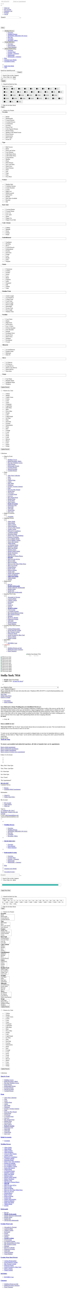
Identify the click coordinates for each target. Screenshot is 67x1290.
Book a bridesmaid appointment (9, 748)
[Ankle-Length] (4, 969)
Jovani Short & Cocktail (14, 630)
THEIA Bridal (12, 578)
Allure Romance (12, 526)
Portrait (8, 331)
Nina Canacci (11, 502)
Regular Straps (10, 380)
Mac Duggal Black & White (15, 613)
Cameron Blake (12, 599)
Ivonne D (10, 605)
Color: (3, 689)
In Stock (20, 681)
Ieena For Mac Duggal (14, 489)
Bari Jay (10, 584)
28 (54, 92)
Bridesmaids (9, 118)
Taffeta (8, 286)
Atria (9, 477)
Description (7, 700)
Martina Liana (11, 554)
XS (48, 98)
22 (34, 92)
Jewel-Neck (9, 324)
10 (51, 89)
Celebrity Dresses (11, 186)
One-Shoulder (10, 329)
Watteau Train (10, 311)
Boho (7, 149)
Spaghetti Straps (10, 382)
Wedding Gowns (12, 459)
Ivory (7, 434)
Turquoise (9, 404)
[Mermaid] (5, 988)
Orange (8, 430)
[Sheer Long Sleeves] (6, 997)
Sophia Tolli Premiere (14, 573)
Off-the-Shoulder (10, 328)
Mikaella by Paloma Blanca (15, 556)
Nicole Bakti (11, 500)
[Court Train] (4, 974)
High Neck (9, 322)
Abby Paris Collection (14, 475)
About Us (7, 795)
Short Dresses (10, 168)
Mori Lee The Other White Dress (17, 564)
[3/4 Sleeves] (6, 994)
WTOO (10, 579)
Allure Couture (12, 524)
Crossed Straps (10, 211)
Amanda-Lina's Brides (10, 868)
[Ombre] (3, 950)
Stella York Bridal (13, 576)
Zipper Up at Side (11, 220)
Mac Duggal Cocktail (14, 632)
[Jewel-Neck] (5, 981)
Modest (8, 159)
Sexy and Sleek (10, 164)
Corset (8, 189)
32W (32, 98)
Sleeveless (9, 371)
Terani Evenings (12, 622)
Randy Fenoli (11, 568)
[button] (9, 31)
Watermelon (9, 425)
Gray (7, 442)
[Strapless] (5, 1005)
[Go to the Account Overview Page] (1, 5)
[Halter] (5, 978)
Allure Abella (11, 521)
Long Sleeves (9, 366)
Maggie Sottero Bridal (14, 551)
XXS (40, 98)
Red (7, 428)
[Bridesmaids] (8, 916)
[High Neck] (5, 980)
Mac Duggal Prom (13, 497)
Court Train (9, 301)
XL (12, 102)
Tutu (7, 175)
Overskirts (10, 516)
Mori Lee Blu (11, 560)
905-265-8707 (5, 1)
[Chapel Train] (4, 972)
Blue (7, 409)
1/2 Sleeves (9, 362)
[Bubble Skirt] (6, 930)
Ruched (8, 200)
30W (23, 98)
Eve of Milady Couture (14, 540)
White (7, 446)
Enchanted (11, 602)
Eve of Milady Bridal (13, 538)
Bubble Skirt (9, 184)
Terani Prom (11, 510)
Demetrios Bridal (12, 534)
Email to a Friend (5, 697)
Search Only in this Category (11, 75)
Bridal (7, 116)
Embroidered (9, 249)
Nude (7, 435)
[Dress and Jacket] (5, 926)
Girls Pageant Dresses (12, 129)
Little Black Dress (11, 154)
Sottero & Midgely (13, 575)
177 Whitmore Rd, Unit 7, (8, 810)
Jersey (7, 274)
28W (15, 98)
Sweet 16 (8, 139)
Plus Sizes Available (11, 198)
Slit (7, 202)
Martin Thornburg (13, 553)
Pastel (7, 234)
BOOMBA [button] (7, 640)
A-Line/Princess (10, 349)
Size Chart (3, 694)
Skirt (7, 169)
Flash (9, 488)
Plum (7, 427)
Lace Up (8, 213)
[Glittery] (3, 946)
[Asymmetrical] (4, 971)
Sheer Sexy (9, 166)
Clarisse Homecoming (14, 629)
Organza (8, 279)
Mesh (7, 278)
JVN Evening (11, 610)
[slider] (59, 885)
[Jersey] (4, 966)
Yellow (8, 394)
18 (20, 92)
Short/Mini (9, 306)
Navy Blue (9, 411)
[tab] (35, 463)
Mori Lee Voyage (12, 565)
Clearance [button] (4, 1280)
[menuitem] (35, 8)
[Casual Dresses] (8, 918)
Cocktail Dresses (10, 122)
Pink (7, 420)
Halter (7, 321)
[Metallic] (3, 947)
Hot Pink (8, 421)
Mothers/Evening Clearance (15, 649)
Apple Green (9, 397)
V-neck (8, 342)
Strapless (8, 338)
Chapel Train (9, 299)
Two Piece (9, 176)
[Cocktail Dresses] (8, 919)
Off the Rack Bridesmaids (15, 592)
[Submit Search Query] (20, 875)
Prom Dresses (10, 134)
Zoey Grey (11, 511)
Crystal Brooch (10, 247)
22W (47, 95)
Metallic (8, 229)
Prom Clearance (12, 651)
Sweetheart (9, 340)
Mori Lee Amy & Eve (14, 559)
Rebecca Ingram (12, 570)
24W (55, 95)
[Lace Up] (5, 941)
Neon (7, 231)
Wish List (6, 8)
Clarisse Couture (12, 600)
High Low (9, 191)
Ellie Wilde (11, 483)
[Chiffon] (4, 963)
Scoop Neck (9, 335)
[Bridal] (8, 915)
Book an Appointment (19, 1)
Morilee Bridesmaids (14, 586)
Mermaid (8, 353)
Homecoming (9, 130)
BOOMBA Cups (12, 643)
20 (27, 92)
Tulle (7, 288)
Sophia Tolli (11, 571)
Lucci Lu (10, 496)
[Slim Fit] (5, 989)
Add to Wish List (5, 692)
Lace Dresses (9, 152)
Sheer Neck (9, 336)
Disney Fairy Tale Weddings (15, 535)
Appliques (9, 242)
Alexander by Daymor (14, 597)
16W (22, 95)
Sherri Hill (10, 507)
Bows (7, 245)
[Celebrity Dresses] (6, 932)
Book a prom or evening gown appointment (13, 752)
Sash (7, 259)
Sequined (8, 283)
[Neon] (3, 949)
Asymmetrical (10, 297)
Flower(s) (8, 252)
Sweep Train (9, 308)
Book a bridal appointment (8, 747)
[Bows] (5, 957)
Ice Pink (8, 418)
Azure (9, 478)
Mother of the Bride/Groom (13, 132)
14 (6, 92)
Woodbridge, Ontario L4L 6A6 (9, 812)
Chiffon (8, 271)
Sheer (7, 216)
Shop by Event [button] (8, 456)
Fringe (8, 254)
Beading (8, 244)
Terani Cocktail (12, 638)
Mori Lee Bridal (12, 562)
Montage (10, 616)
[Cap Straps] (5, 1000)
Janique (10, 606)
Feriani (10, 603)
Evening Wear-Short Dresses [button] (12, 625)
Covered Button (10, 209)
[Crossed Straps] (5, 940)
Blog (5, 865)
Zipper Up (9, 218)
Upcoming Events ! (9, 872)
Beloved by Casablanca (14, 531)
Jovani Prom (11, 491)
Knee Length (9, 304)
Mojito (8, 395)
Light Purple (9, 416)
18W (30, 95)
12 (57, 89)
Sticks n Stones (12, 636)
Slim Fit (8, 355)
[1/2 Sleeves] (6, 993)
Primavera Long (12, 505)
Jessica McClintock (13, 542)
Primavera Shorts (12, 633)
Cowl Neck (9, 319)
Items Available (8, 702)
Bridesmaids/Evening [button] (10, 852)
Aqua (7, 402)
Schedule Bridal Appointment (12, 789)
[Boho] (5, 924)
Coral (7, 432)
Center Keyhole (10, 188)
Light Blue (9, 406)
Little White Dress (11, 155)
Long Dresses (10, 157)
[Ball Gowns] (5, 923)
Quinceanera (9, 136)
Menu (2, 27)
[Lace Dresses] (5, 927)
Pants (7, 161)
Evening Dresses (12, 467)
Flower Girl (9, 127)
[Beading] (5, 955)
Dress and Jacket (10, 150)
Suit (7, 171)
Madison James (12, 549)
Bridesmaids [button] (7, 581)
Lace (7, 256)
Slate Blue (9, 407)
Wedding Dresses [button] (9, 518)
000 (7, 89)
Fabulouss (10, 485)
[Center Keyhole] (6, 933)
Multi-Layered (10, 193)
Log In (6, 14)
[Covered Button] (5, 938)
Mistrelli (10, 557)
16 (13, 92)
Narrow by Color (8, 390)
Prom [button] (5, 472)
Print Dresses (9, 162)
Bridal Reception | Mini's (14, 461)
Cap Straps (9, 379)
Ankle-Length (10, 296)
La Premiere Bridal (13, 545)
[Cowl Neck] (5, 977)
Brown (8, 439)
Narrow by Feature (9, 110)
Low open (9, 214)
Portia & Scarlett (13, 504)
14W (14, 95)
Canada (3, 813)
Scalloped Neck (10, 333)
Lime (7, 400)
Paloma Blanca (12, 567)
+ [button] (5, 458)
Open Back (9, 195)
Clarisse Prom (11, 480)
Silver (7, 444)
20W (38, 95)
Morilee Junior (12, 589)
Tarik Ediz (10, 508)
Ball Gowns (9, 147)
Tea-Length (9, 310)
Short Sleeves (9, 369)
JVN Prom (11, 493)
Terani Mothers (12, 624)
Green (7, 399)
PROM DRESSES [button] (9, 841)
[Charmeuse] (4, 961)
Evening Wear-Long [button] (9, 594)
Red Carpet (9, 137)
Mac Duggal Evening (14, 614)
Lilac (7, 414)
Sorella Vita (11, 590)
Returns (6, 788)
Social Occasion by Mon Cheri (16, 635)
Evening (8, 125)
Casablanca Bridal (13, 532)
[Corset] (6, 935)
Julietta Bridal (11, 543)
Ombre (8, 233)
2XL (19, 102)
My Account (7, 9)
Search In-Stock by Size (10, 84)
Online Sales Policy (6, 696)
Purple (8, 413)
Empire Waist (9, 351)
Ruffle (7, 258)
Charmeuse (9, 269)
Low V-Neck (9, 326)
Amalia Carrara (12, 529)
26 (47, 92)
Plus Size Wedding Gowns (15, 463)
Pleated (8, 196)
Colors (9, 482)
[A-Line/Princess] (5, 985)
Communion (9, 123)
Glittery (8, 227)
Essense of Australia (13, 537)
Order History (8, 804)
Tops (7, 173)
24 (40, 92)
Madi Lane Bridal (12, 548)
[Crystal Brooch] (5, 958)
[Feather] (4, 964)
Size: (2, 687)
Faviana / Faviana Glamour (15, 486)
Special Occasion (12, 469)
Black (7, 441)
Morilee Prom (11, 499)
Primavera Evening (13, 619)
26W (7, 98)
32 (6, 95)
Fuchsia (8, 423)
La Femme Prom (12, 494)
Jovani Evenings (12, 608)
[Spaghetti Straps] (5, 1003)
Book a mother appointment (8, 750)
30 (61, 92)
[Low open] (5, 943)
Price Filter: (7, 77)
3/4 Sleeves (9, 364)
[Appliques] (5, 954)
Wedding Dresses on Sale (15, 648)
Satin (7, 281)
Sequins (8, 261)
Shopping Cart (8, 11)
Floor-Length (9, 303)
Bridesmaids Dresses (13, 466)
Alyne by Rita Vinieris (14, 527)
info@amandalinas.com (11, 815)
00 (14, 89)
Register (6, 12)
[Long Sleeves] (6, 995)
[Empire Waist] (5, 986)
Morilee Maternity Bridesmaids (16, 587)
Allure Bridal (11, 523)
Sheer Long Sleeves (11, 367)
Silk (7, 284)
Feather (8, 251)
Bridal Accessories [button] (9, 513)
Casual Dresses (10, 120)
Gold (7, 437)
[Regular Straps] (5, 1002)
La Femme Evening (13, 611)
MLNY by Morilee (13, 617)
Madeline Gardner (13, 546)
